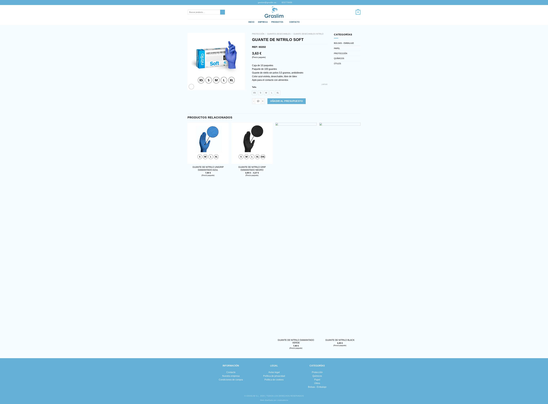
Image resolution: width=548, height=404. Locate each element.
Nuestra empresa (231, 376)
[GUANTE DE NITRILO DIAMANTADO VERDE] (296, 230)
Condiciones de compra (231, 379)
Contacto (230, 372)
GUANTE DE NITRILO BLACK (339, 340)
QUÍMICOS (339, 58)
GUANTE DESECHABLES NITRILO (308, 34)
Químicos (317, 376)
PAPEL (337, 48)
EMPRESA (263, 22)
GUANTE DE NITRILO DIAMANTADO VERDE (296, 341)
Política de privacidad (274, 376)
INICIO (251, 22)
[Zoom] (191, 86)
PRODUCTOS (277, 22)
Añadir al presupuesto (286, 101)
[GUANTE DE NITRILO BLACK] (340, 230)
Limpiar (324, 84)
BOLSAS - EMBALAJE (344, 43)
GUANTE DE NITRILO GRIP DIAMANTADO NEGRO (252, 168)
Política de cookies (274, 379)
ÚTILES (337, 63)
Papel (317, 379)
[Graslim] (274, 12)
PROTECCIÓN (258, 34)
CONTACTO (294, 22)
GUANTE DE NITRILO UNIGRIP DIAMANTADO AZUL (208, 168)
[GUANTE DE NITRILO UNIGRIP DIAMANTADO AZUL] (208, 143)
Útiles (317, 383)
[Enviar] (222, 12)
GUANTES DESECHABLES (279, 34)
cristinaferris (282, 400)
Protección (317, 372)
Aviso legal (274, 372)
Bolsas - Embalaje (317, 387)
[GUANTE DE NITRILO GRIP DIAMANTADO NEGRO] (252, 143)
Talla (254, 87)
